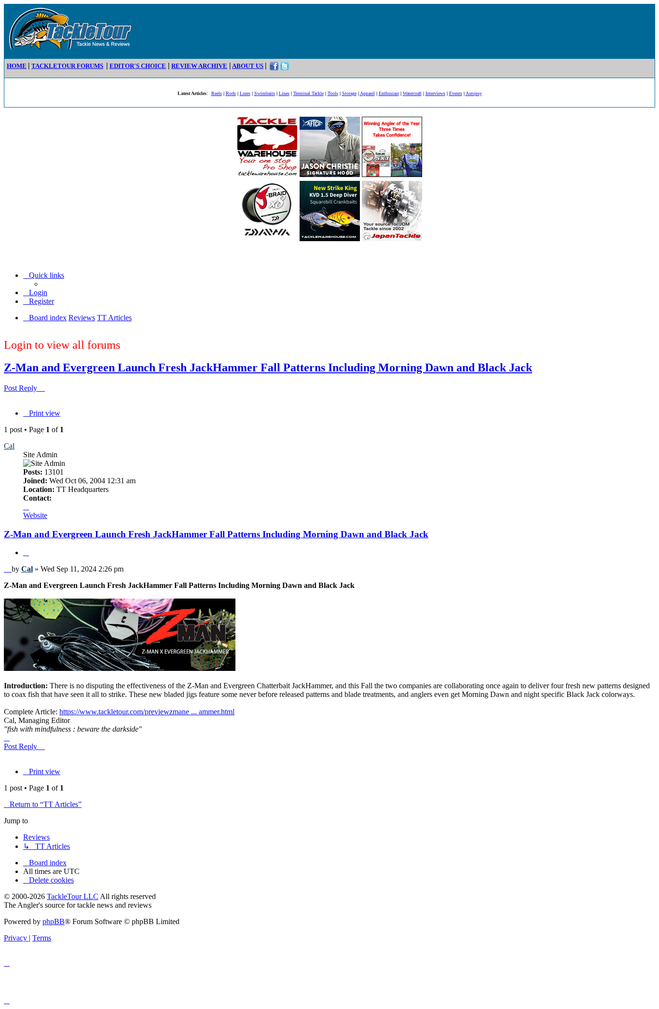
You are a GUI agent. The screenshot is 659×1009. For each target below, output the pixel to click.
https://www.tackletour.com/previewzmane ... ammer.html (146, 712)
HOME (17, 65)
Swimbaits (264, 93)
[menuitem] (35, 292)
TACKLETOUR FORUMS (67, 65)
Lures (245, 93)
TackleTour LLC (72, 896)
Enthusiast (389, 93)
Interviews (435, 93)
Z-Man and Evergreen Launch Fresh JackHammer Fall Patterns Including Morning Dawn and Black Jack (268, 367)
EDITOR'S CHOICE (138, 65)
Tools (333, 93)
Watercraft (412, 93)
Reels (216, 93)
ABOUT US (247, 65)
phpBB (53, 921)
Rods (231, 93)
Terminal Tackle (308, 93)
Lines (284, 93)
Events (455, 93)
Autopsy (474, 93)
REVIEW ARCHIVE (199, 65)
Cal (9, 446)
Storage (349, 93)
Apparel (367, 93)
